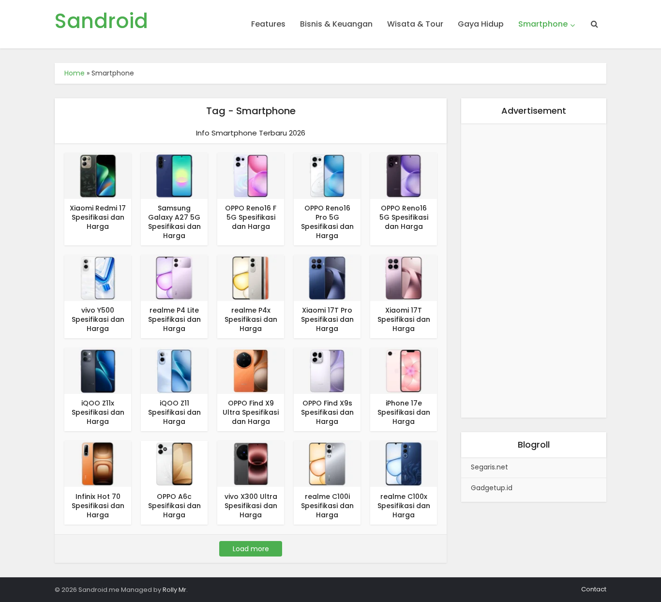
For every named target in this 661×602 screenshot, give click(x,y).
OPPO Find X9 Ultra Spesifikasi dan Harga (251, 412)
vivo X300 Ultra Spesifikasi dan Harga (251, 506)
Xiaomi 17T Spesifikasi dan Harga (403, 319)
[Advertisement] (533, 272)
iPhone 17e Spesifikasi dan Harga (403, 412)
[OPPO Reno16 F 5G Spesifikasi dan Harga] (250, 175)
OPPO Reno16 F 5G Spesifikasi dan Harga (250, 217)
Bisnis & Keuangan (336, 24)
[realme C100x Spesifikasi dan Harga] (403, 463)
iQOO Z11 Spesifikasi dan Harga (174, 412)
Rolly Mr (174, 589)
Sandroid (101, 21)
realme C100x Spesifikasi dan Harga (403, 506)
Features (268, 24)
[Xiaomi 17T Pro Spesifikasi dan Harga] (327, 277)
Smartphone (543, 24)
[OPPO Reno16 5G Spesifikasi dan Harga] (403, 175)
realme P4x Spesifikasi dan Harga (251, 319)
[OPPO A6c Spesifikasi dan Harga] (174, 463)
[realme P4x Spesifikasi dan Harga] (250, 277)
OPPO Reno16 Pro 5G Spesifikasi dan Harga (327, 222)
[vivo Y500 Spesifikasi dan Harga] (97, 277)
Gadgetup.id (491, 488)
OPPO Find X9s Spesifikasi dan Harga (327, 412)
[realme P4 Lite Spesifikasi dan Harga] (174, 277)
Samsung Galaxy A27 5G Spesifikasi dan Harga (174, 222)
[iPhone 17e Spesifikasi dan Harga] (403, 370)
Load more (251, 549)
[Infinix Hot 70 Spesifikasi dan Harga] (97, 463)
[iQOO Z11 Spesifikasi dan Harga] (174, 370)
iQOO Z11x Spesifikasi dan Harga (98, 412)
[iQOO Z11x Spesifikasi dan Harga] (97, 370)
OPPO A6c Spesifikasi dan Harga (174, 506)
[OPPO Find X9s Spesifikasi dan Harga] (327, 370)
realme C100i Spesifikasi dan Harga (327, 506)
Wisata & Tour (415, 24)
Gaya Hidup (481, 24)
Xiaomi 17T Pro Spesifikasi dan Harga (327, 319)
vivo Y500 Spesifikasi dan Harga (98, 319)
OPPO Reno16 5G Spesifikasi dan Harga (403, 217)
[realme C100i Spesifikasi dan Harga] (327, 463)
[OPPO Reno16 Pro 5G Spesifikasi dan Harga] (327, 175)
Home (74, 73)
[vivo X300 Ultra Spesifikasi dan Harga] (250, 463)
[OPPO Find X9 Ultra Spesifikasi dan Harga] (250, 370)
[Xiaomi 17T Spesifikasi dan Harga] (403, 277)
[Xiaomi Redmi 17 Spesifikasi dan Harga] (97, 175)
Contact (593, 589)
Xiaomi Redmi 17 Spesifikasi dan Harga (98, 217)
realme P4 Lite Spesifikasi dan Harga (174, 319)
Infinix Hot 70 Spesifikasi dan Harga (98, 506)
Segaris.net (489, 467)
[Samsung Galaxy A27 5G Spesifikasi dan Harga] (174, 175)
